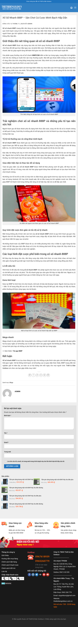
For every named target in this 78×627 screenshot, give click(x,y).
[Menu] (75, 7)
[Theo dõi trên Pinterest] (44, 574)
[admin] (7, 393)
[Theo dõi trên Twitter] (36, 574)
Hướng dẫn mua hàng (10, 559)
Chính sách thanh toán (10, 565)
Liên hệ (4, 571)
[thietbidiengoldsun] (12, 7)
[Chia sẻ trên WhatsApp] (29, 375)
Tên (5, 433)
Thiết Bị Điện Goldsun (36, 619)
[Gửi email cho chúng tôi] (40, 574)
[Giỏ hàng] (71, 7)
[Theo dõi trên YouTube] (47, 574)
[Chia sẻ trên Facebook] (33, 375)
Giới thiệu (5, 555)
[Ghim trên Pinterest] (44, 375)
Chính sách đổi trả (8, 568)
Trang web (7, 452)
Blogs (11, 382)
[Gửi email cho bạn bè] (41, 375)
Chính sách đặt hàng (9, 562)
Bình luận (7, 415)
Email (6, 442)
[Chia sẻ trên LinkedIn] (48, 375)
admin (29, 23)
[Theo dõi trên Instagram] (33, 574)
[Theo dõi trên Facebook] (29, 574)
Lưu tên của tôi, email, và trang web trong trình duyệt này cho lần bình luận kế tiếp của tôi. (36, 461)
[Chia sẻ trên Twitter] (37, 375)
